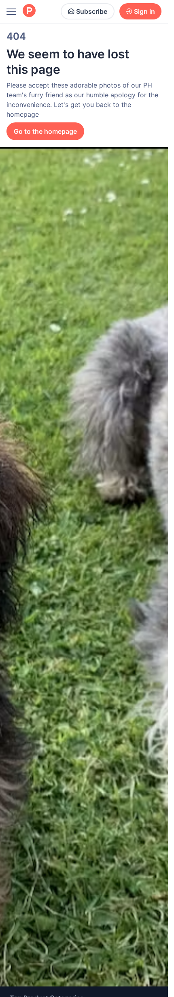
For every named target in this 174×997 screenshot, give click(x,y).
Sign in (144, 11)
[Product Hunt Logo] (29, 11)
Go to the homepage (45, 131)
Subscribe (91, 11)
